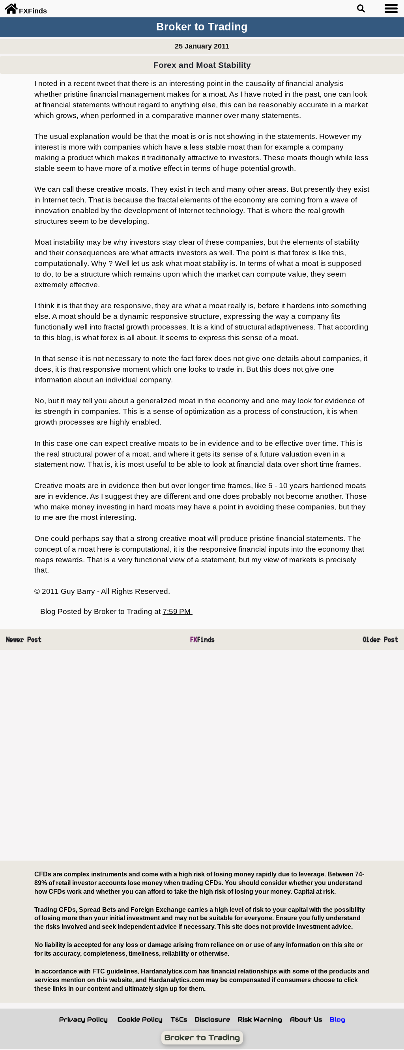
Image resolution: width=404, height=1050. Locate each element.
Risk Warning (260, 1019)
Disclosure (212, 1019)
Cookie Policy (140, 1019)
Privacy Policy (83, 1019)
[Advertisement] (202, 755)
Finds (202, 639)
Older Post (380, 639)
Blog (337, 1019)
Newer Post (23, 639)
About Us (306, 1019)
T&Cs (178, 1019)
